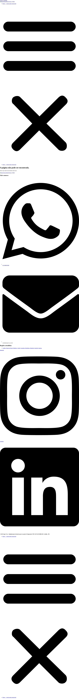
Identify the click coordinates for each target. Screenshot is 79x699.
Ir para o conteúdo (3, 0)
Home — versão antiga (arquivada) (9, 3)
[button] (39, 84)
